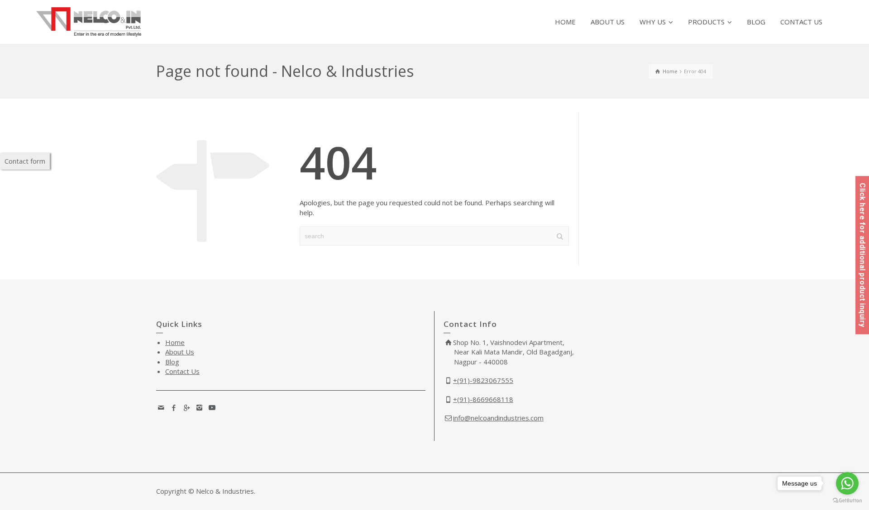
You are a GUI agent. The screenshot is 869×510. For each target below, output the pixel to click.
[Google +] (186, 407)
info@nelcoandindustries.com (498, 417)
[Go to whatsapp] (847, 483)
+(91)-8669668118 (483, 399)
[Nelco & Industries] (88, 21)
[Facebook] (174, 407)
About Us (179, 351)
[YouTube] (212, 407)
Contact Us (182, 371)
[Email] (161, 407)
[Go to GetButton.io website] (847, 501)
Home (175, 342)
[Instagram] (199, 407)
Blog (172, 361)
